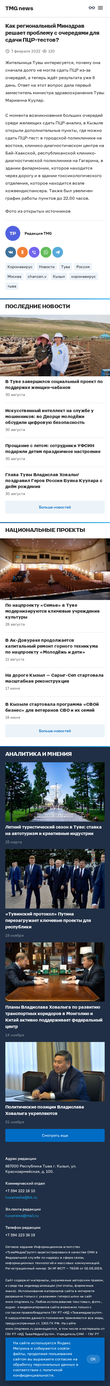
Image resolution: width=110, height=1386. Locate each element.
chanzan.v (37, 276)
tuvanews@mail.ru (21, 1215)
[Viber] (34, 252)
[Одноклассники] (22, 252)
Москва (14, 276)
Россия (83, 266)
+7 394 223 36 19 (20, 1235)
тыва (11, 286)
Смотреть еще (55, 1135)
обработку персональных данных (44, 1364)
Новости (47, 266)
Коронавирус (20, 266)
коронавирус (83, 276)
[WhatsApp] (46, 252)
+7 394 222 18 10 (20, 1190)
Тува (65, 266)
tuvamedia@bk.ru (21, 1197)
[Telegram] (57, 252)
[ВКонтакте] (10, 252)
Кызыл (59, 276)
